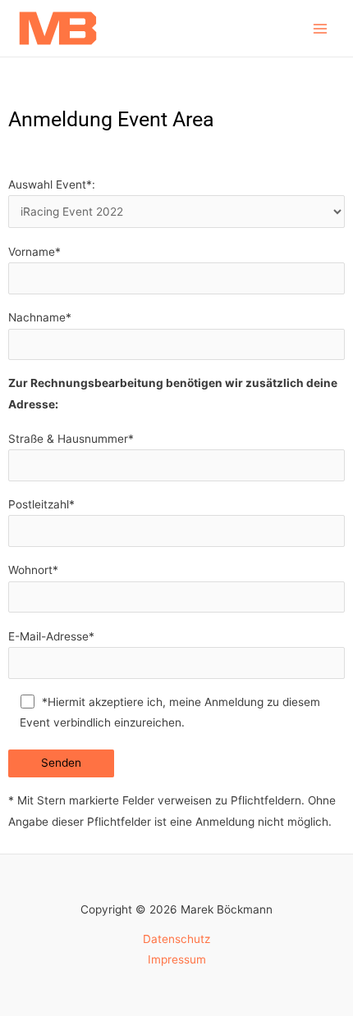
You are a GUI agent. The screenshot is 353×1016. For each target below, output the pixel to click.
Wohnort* (33, 569)
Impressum (177, 959)
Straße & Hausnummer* (71, 438)
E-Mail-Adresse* (51, 636)
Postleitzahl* (41, 504)
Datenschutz (176, 938)
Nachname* (39, 317)
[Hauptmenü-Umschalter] (320, 28)
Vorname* (34, 251)
